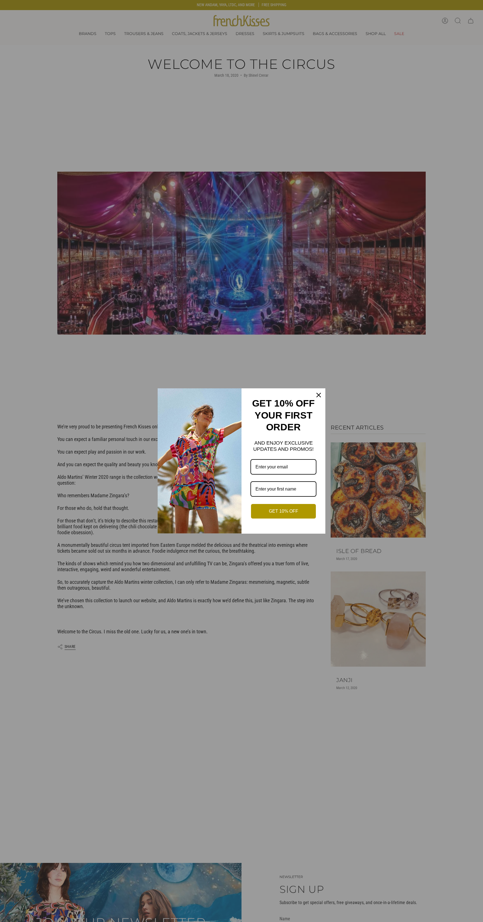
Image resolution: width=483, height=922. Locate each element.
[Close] (318, 395)
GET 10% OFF (283, 511)
